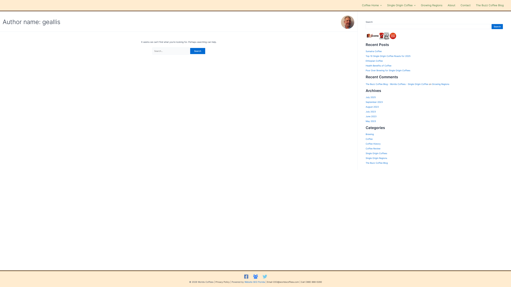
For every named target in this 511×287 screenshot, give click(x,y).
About (451, 5)
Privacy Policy (222, 282)
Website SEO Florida (254, 282)
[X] (265, 276)
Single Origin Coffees (376, 153)
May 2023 (371, 121)
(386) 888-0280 (313, 282)
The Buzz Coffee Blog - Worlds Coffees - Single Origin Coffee (397, 84)
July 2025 (371, 97)
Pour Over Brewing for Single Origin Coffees (388, 70)
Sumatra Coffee (374, 51)
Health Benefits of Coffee (378, 65)
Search (369, 22)
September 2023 (374, 102)
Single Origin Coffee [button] (400, 5)
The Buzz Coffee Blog (490, 5)
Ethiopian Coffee (374, 61)
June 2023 (371, 116)
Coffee (369, 139)
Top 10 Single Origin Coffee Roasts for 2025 (388, 56)
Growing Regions (431, 5)
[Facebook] (246, 276)
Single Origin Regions (376, 158)
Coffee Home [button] (370, 5)
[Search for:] (171, 51)
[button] (380, 5)
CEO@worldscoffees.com (286, 282)
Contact (466, 5)
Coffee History (373, 143)
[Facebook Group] (255, 276)
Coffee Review (373, 148)
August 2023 (372, 106)
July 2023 (371, 111)
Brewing (370, 134)
